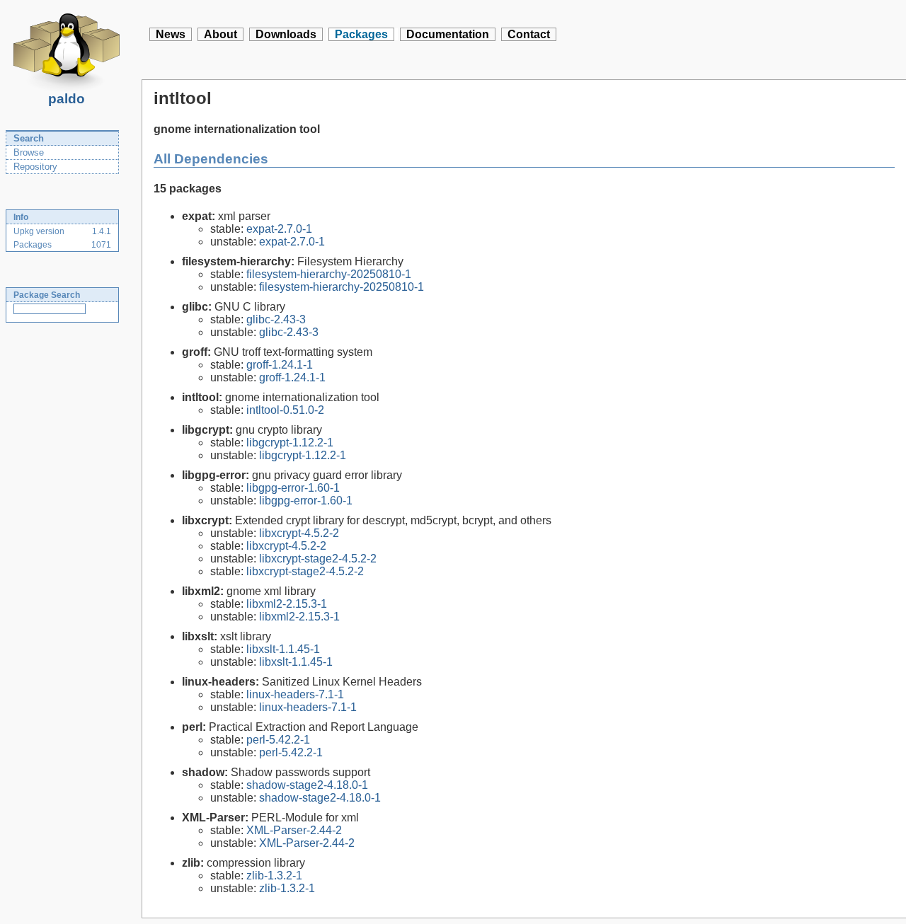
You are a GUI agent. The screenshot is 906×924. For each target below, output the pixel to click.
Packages (361, 34)
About (220, 34)
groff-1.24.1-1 (279, 365)
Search (28, 138)
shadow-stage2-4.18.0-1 (307, 785)
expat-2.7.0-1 (279, 229)
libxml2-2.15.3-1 (286, 604)
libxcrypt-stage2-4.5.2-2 (318, 559)
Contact (529, 34)
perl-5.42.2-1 (278, 740)
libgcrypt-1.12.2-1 (289, 443)
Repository (35, 166)
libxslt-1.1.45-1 (283, 649)
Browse (28, 152)
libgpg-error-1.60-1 (293, 488)
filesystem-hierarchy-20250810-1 (328, 274)
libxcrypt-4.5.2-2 (299, 533)
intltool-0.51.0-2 (285, 410)
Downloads (286, 34)
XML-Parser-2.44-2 (294, 830)
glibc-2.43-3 (276, 319)
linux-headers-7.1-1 (295, 694)
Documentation (447, 34)
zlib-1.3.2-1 (274, 876)
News (170, 34)
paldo (66, 98)
